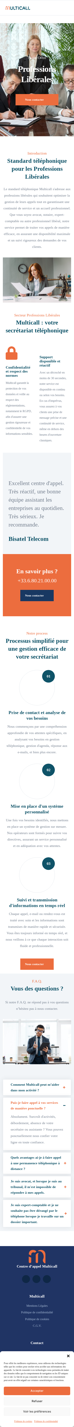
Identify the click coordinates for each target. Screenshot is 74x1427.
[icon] (26, 1279)
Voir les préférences (37, 1411)
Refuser (37, 1401)
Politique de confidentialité (46, 1421)
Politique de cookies (23, 1421)
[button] (68, 1356)
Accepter (37, 1391)
